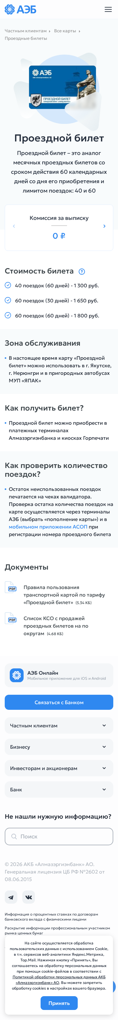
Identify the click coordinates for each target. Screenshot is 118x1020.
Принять (59, 1003)
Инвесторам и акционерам (43, 768)
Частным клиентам (34, 725)
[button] (104, 226)
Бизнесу (20, 747)
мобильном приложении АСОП (48, 526)
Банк (16, 789)
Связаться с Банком (59, 702)
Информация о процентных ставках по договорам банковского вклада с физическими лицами (51, 917)
